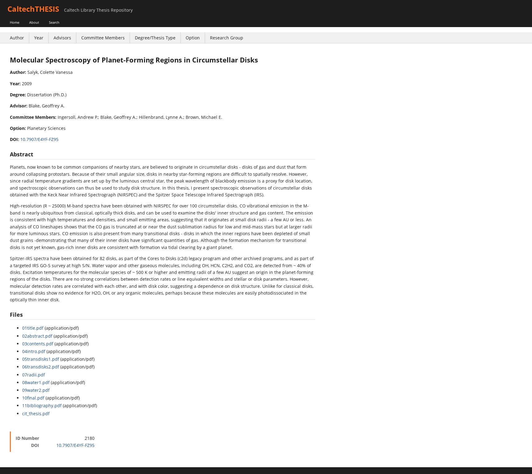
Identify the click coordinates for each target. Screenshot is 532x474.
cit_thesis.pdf (36, 413)
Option (193, 38)
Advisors (62, 38)
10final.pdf (33, 398)
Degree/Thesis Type (155, 38)
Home (14, 22)
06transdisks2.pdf (40, 367)
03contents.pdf (37, 344)
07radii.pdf (33, 375)
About (34, 22)
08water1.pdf (36, 382)
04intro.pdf (33, 351)
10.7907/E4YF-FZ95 (39, 139)
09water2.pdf (36, 390)
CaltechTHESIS (33, 9)
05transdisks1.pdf (40, 359)
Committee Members (103, 38)
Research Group (226, 38)
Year (38, 38)
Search (54, 22)
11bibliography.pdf (42, 405)
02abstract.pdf (37, 336)
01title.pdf (32, 328)
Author (17, 38)
